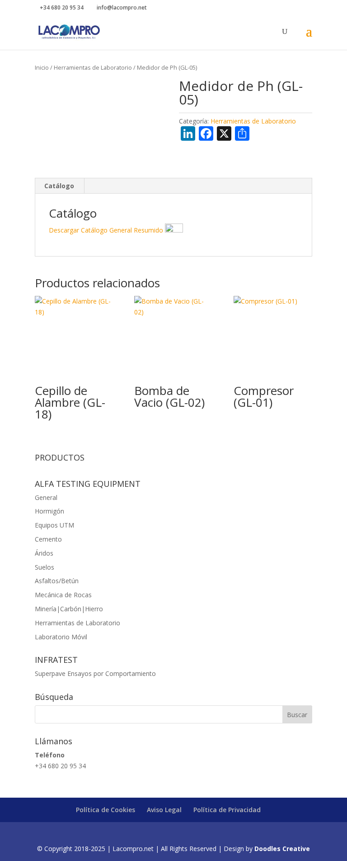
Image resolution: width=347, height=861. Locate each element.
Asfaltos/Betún (57, 580)
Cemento (48, 539)
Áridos (44, 553)
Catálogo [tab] (59, 185)
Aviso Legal (164, 809)
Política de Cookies (105, 809)
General (46, 497)
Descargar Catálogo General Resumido (107, 230)
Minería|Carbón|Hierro (69, 608)
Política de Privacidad (227, 809)
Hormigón (49, 511)
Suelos (44, 567)
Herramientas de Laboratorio (93, 67)
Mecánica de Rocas (63, 594)
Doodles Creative (282, 848)
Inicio (42, 67)
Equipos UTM (54, 525)
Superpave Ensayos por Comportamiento (95, 673)
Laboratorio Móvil (61, 637)
